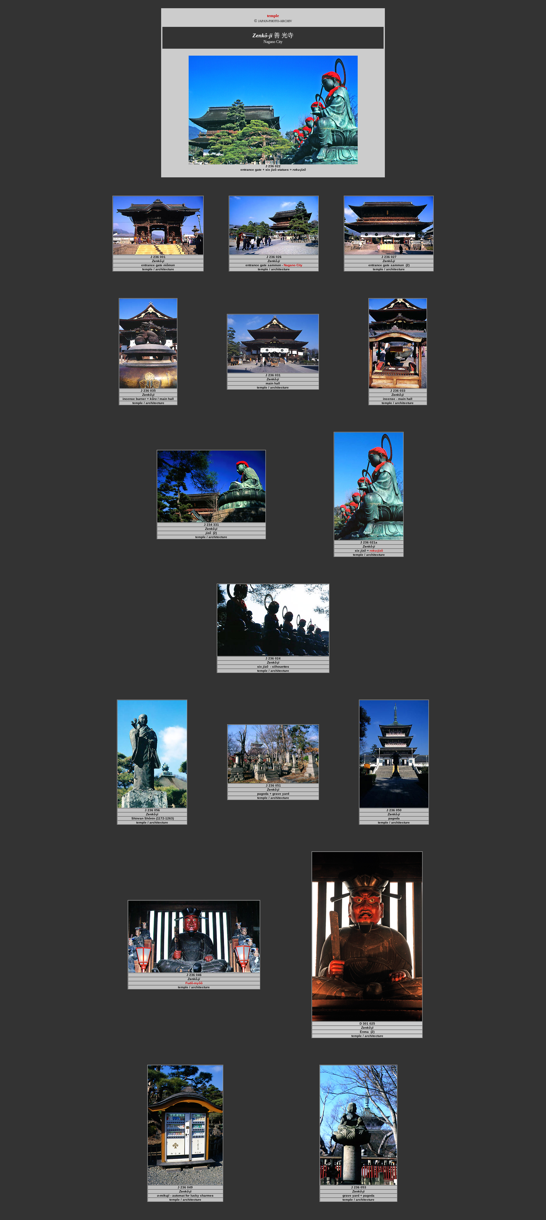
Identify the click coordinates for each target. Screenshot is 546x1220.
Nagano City (293, 265)
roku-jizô (376, 550)
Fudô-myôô (194, 983)
